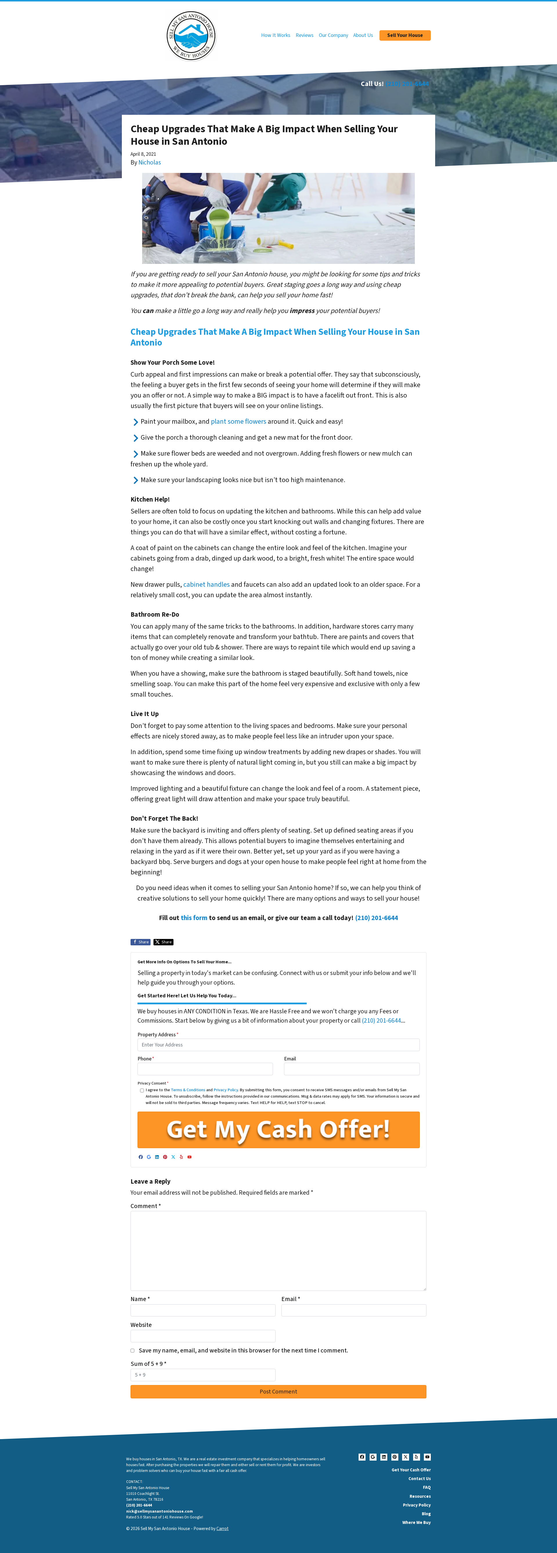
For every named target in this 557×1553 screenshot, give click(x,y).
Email (290, 1058)
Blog (426, 1514)
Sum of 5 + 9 (149, 1363)
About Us (363, 35)
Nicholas (149, 162)
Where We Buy (416, 1522)
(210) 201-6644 (407, 84)
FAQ (427, 1487)
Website (141, 1325)
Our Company (333, 35)
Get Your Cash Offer (411, 1470)
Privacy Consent (153, 1083)
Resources (420, 1496)
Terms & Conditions (188, 1090)
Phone (146, 1058)
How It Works (275, 35)
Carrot (222, 1528)
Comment (146, 1206)
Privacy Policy (226, 1090)
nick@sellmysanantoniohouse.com (159, 1511)
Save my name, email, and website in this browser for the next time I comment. (243, 1350)
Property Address (158, 1034)
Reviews (305, 35)
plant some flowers (238, 421)
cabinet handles (206, 584)
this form (194, 918)
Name (140, 1299)
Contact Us (419, 1478)
